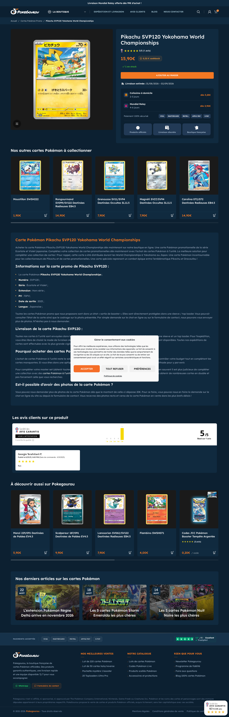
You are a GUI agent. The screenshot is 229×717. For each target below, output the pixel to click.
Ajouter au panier (167, 75)
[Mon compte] (209, 12)
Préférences (142, 368)
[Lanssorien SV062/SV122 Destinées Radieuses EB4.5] (114, 509)
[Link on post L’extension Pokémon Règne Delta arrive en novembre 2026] (47, 602)
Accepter (87, 368)
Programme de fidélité (188, 666)
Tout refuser (114, 368)
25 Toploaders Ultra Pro (95, 675)
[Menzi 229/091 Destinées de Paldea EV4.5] (30, 509)
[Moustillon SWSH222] (30, 175)
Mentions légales (140, 711)
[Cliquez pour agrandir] (17, 124)
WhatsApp (23, 686)
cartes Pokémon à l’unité (57, 373)
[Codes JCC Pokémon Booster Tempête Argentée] (199, 509)
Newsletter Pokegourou (188, 661)
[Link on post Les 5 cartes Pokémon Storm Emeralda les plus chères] (114, 602)
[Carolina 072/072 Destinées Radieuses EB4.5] (199, 175)
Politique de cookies (113, 376)
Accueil (14, 21)
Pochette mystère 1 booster (97, 671)
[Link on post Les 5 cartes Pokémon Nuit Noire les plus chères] (182, 602)
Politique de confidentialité (201, 711)
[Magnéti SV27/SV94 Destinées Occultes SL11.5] (156, 175)
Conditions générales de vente (168, 711)
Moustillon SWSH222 (26, 199)
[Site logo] (25, 11)
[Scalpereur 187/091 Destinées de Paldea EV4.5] (72, 509)
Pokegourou (33, 711)
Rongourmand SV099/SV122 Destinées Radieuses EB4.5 (70, 203)
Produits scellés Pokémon (143, 671)
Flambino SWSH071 (152, 533)
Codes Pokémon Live (140, 666)
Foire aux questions (186, 671)
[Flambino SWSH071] (156, 509)
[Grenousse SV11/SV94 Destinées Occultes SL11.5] (114, 175)
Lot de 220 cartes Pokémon (97, 661)
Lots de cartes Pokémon (142, 661)
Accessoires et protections (143, 675)
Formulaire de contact (48, 686)
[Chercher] (198, 12)
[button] (45, 215)
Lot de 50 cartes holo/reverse (98, 666)
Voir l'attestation (27, 436)
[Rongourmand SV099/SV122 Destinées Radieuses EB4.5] (72, 175)
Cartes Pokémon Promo (31, 21)
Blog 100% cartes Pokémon (190, 675)
